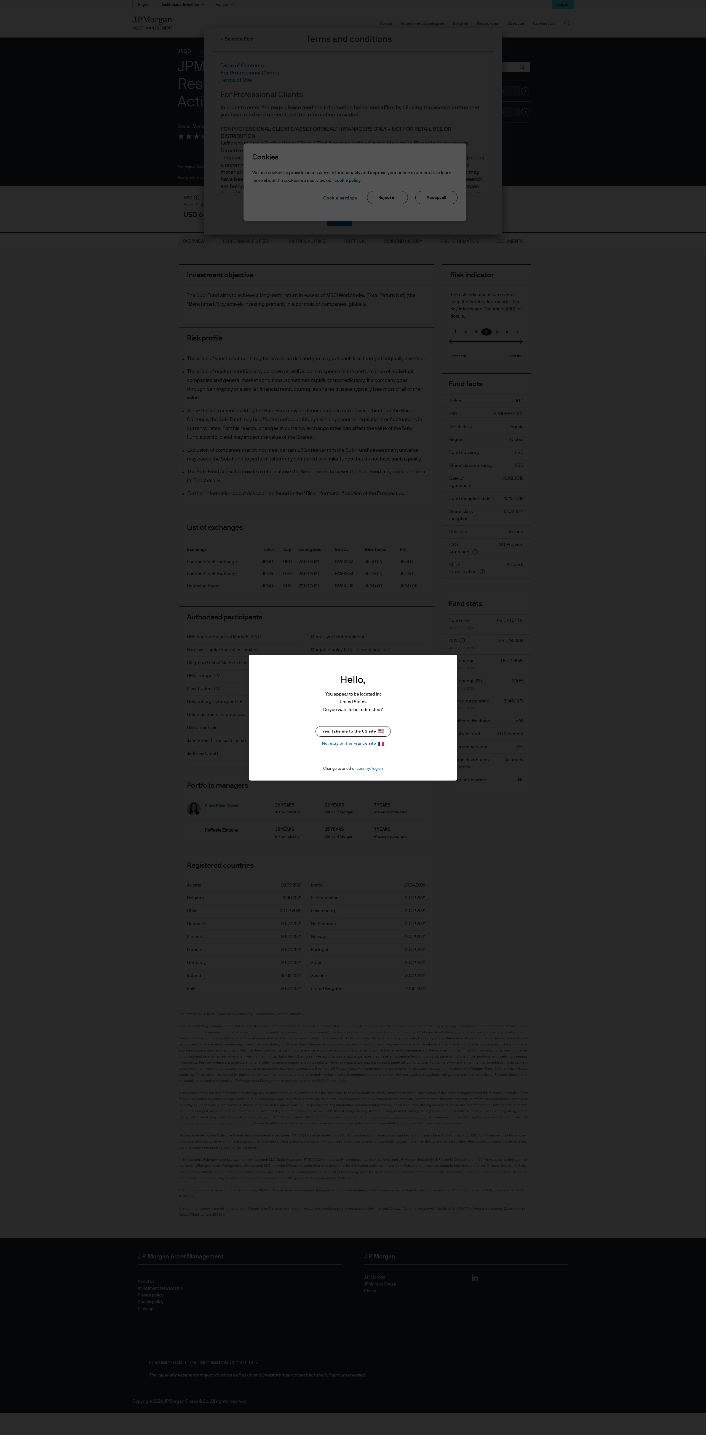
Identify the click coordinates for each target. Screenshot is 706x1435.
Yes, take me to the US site (349, 731)
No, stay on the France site (349, 744)
